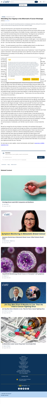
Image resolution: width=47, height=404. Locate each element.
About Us (23, 356)
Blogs (9, 164)
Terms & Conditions (23, 367)
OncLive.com (23, 364)
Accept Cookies (35, 79)
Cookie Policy (12, 76)
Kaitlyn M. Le (12, 240)
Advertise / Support (23, 358)
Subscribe (40, 157)
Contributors (3, 164)
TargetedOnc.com (23, 363)
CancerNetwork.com (23, 362)
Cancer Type (22, 5)
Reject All (26, 79)
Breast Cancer (14, 164)
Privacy (23, 369)
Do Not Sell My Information (23, 370)
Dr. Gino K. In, (6, 311)
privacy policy (24, 159)
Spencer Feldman (7, 346)
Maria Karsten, (6, 240)
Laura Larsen (6, 204)
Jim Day (10, 311)
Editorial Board (23, 359)
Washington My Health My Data (23, 371)
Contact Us (23, 360)
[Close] (39, 58)
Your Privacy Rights (23, 373)
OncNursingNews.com (23, 366)
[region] (23, 70)
